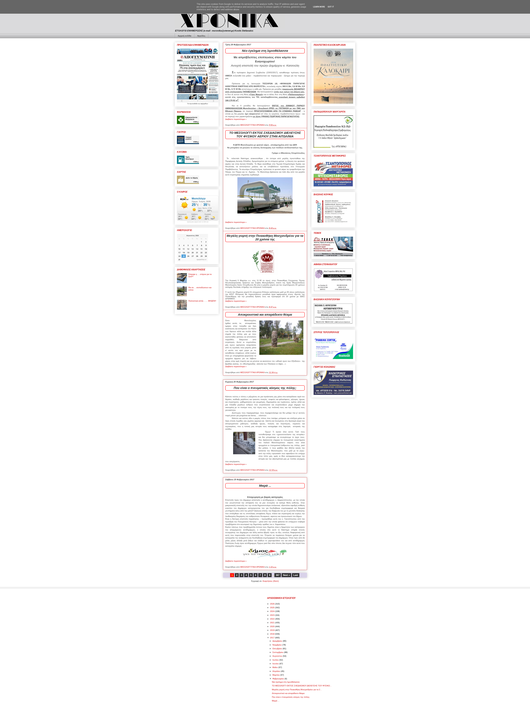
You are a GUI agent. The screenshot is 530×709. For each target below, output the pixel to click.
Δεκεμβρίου (277, 641)
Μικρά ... (265, 485)
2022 (272, 619)
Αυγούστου (277, 656)
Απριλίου (276, 671)
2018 (272, 634)
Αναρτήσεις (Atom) (271, 581)
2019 (272, 630)
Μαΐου (275, 667)
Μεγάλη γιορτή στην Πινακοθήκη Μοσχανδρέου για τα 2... (297, 689)
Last (295, 575)
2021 (272, 622)
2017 (272, 638)
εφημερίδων (204, 103)
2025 (272, 607)
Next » (286, 575)
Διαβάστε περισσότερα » (236, 119)
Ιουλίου (275, 660)
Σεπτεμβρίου (278, 652)
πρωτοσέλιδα (193, 103)
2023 (272, 615)
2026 (272, 604)
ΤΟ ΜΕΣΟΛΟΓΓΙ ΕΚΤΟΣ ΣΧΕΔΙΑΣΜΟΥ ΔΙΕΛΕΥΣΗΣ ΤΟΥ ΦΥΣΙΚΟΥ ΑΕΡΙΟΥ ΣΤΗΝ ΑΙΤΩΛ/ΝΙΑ (265, 134)
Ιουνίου (275, 663)
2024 (272, 611)
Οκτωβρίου (277, 648)
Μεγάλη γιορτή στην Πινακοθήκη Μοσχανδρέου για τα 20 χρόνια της (265, 237)
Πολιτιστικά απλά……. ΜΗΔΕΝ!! (202, 301)
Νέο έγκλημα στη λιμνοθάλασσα (265, 50)
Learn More (319, 7)
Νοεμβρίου (277, 645)
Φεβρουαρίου (278, 679)
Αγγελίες (201, 36)
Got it (331, 7)
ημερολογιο (201, 259)
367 (277, 575)
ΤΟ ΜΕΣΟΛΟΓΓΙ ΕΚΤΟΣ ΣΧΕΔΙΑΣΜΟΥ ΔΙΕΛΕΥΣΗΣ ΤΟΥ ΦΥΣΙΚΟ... (302, 686)
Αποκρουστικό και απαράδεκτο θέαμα (265, 314)
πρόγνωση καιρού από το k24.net (197, 222)
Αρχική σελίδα (184, 36)
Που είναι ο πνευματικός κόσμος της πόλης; (265, 388)
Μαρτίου (276, 675)
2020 (272, 626)
